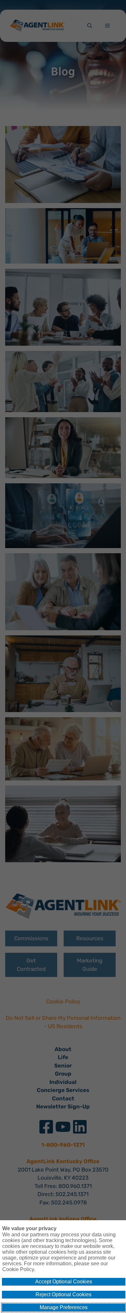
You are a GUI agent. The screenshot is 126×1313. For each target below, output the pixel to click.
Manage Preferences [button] (64, 1307)
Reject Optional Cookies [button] (63, 1294)
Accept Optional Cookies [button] (63, 1281)
